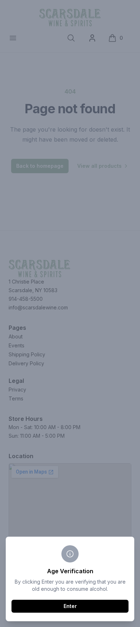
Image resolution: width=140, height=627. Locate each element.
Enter (70, 606)
